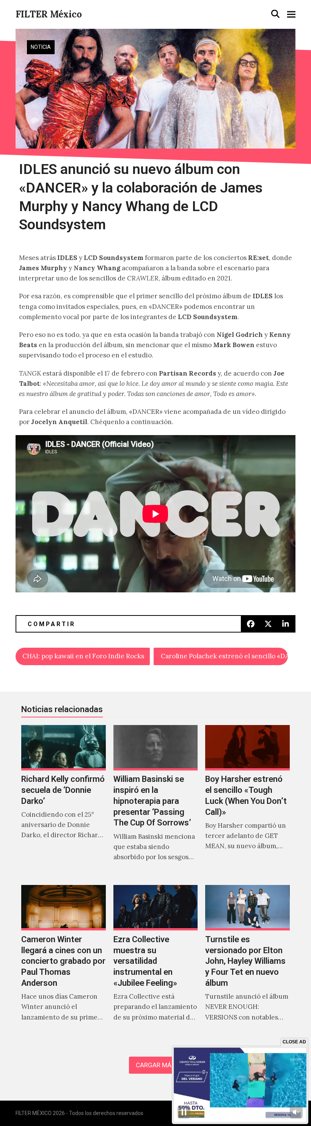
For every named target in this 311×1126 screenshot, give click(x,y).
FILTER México (49, 14)
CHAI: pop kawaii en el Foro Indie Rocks (83, 656)
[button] (275, 14)
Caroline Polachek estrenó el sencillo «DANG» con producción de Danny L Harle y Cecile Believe (224, 656)
